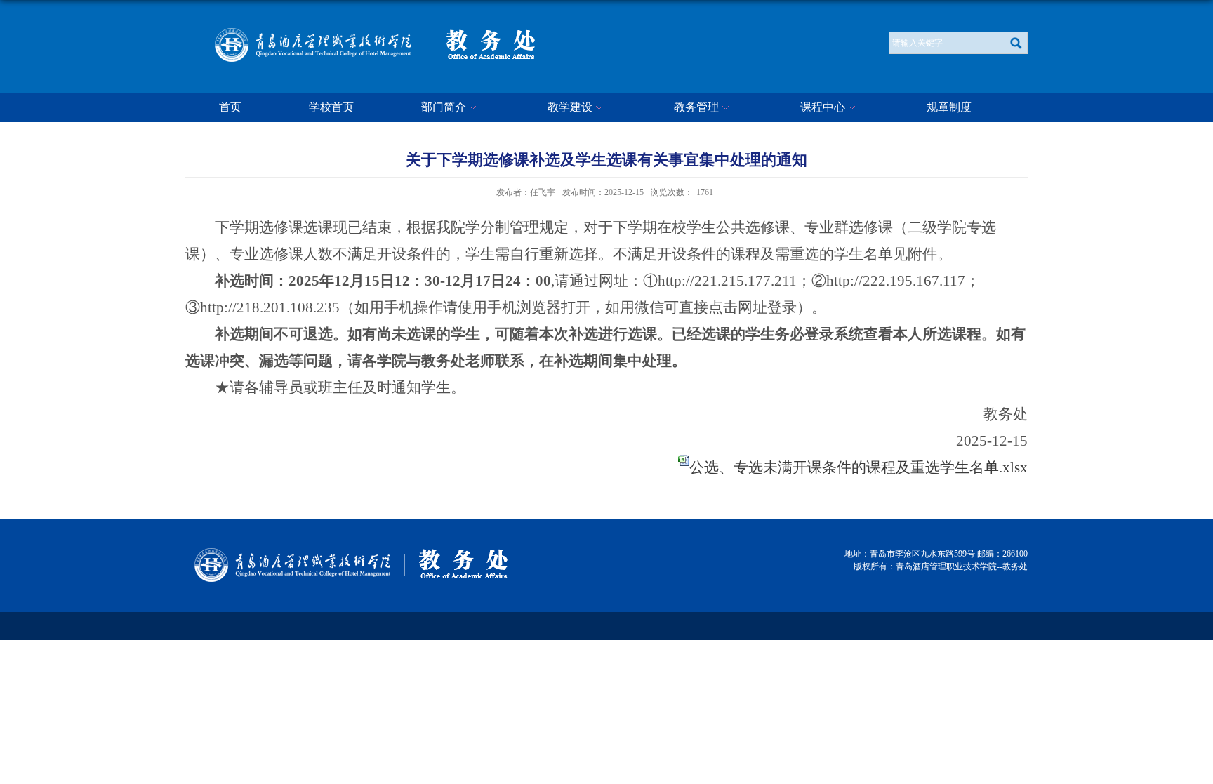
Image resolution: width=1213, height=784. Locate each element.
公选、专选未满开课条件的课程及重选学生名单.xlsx (858, 467)
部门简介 (443, 107)
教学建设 (570, 107)
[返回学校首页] (311, 32)
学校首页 (331, 107)
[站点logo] (492, 33)
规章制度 (949, 107)
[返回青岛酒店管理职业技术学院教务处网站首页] (291, 552)
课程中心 (822, 107)
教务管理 (696, 107)
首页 (230, 107)
